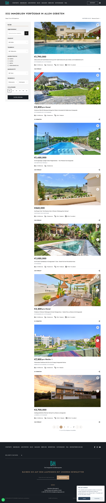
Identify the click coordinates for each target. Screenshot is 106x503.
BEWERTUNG (51, 447)
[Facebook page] (94, 447)
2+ (16, 90)
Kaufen (11, 61)
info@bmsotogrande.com (58, 492)
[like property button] (97, 24)
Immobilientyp (12, 69)
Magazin (44, 3)
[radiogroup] (18, 62)
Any (9, 90)
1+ (13, 90)
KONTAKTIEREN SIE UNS (76, 447)
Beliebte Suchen (11, 455)
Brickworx (55, 498)
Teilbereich (11, 47)
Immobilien (23, 3)
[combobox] (96, 18)
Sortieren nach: (86, 18)
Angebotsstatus (12, 56)
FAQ (66, 3)
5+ (26, 90)
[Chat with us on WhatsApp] (3, 500)
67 (73, 427)
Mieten (11, 63)
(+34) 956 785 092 (46, 492)
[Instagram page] (97, 447)
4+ (23, 90)
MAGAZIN (37, 447)
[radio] (8, 58)
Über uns (51, 3)
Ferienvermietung (14, 65)
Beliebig (11, 58)
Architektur (32, 3)
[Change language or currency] (100, 3)
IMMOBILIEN (16, 447)
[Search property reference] (26, 33)
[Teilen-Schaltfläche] (99, 69)
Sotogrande (59, 3)
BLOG (31, 447)
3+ (19, 90)
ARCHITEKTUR (24, 447)
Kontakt (92, 3)
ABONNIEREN (63, 477)
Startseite (15, 3)
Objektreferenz (12, 29)
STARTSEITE (8, 447)
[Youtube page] (100, 447)
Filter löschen (18, 97)
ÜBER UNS (44, 447)
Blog (38, 3)
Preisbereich (11, 78)
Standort (10, 38)
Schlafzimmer (11, 87)
